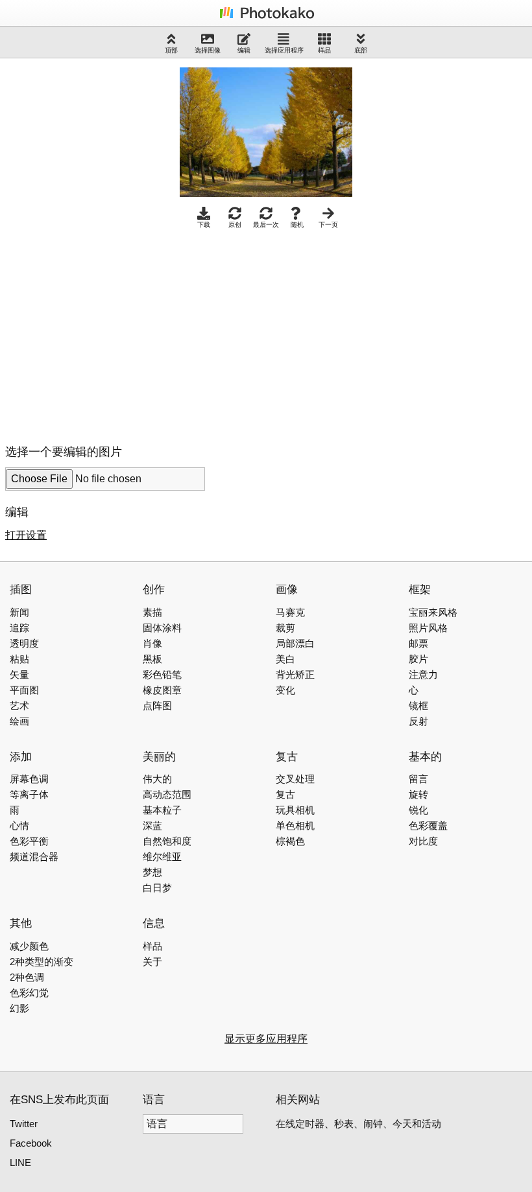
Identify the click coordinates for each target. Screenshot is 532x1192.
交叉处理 (295, 778)
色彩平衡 (29, 841)
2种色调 (27, 977)
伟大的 (157, 778)
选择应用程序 (284, 50)
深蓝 (152, 825)
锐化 (418, 809)
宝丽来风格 (433, 612)
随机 (297, 224)
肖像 (152, 643)
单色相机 (295, 825)
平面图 (24, 689)
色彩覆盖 (428, 825)
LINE (20, 1162)
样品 (324, 50)
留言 (418, 778)
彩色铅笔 (162, 674)
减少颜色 (29, 946)
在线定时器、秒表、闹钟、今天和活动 (358, 1123)
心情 (19, 825)
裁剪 (285, 627)
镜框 (418, 705)
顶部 (171, 50)
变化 (285, 689)
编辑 (243, 50)
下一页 (328, 224)
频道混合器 (34, 856)
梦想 (152, 872)
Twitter (24, 1123)
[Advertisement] (114, 333)
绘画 (19, 721)
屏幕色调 (29, 778)
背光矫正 (295, 674)
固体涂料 (162, 627)
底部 (360, 50)
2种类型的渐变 (41, 961)
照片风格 (428, 627)
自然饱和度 (167, 841)
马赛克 (290, 612)
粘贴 (19, 658)
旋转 (418, 794)
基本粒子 (162, 809)
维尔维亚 (162, 856)
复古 (285, 794)
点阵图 (157, 705)
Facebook (31, 1143)
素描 (152, 612)
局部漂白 (295, 643)
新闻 (19, 612)
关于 (152, 961)
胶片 (418, 658)
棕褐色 (290, 841)
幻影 (19, 1008)
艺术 (19, 705)
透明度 (24, 643)
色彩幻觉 (29, 992)
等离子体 (29, 794)
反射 (418, 721)
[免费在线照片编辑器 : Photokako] (266, 17)
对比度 (423, 841)
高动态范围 (167, 794)
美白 (285, 658)
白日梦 (157, 887)
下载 (203, 224)
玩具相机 (295, 809)
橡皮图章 (162, 689)
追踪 (19, 627)
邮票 (418, 643)
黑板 (152, 658)
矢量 (19, 674)
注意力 (423, 674)
